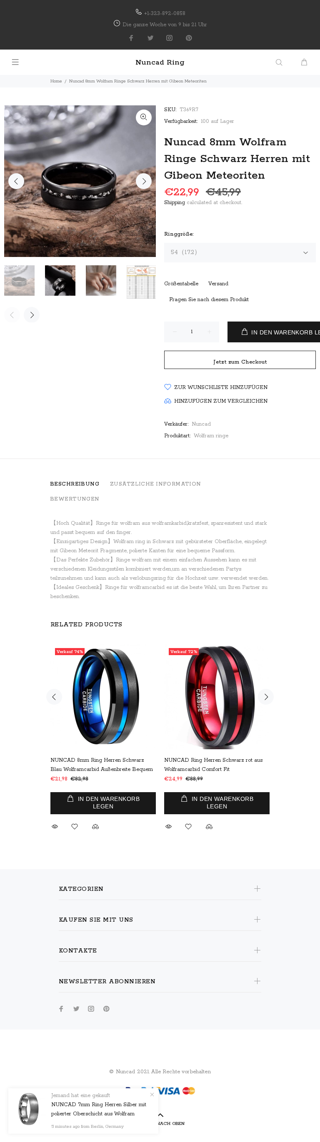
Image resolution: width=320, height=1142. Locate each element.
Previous (16, 181)
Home (56, 81)
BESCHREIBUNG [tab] (74, 484)
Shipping (174, 202)
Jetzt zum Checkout (240, 362)
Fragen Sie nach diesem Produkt (209, 300)
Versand (218, 284)
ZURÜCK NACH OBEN (160, 1124)
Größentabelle (181, 284)
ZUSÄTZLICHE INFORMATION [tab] (155, 484)
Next (144, 181)
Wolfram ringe (211, 436)
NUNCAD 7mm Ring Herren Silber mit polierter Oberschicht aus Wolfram (98, 1109)
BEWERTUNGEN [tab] (75, 499)
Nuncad (201, 424)
